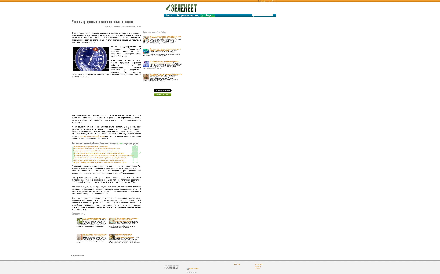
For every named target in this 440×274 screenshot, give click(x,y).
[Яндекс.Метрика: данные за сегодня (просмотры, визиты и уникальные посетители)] (193, 269)
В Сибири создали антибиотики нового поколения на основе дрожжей (164, 62)
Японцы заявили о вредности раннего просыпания (90, 146)
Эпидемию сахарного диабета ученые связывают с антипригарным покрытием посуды (103, 155)
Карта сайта (259, 264)
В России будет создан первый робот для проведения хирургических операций (165, 37)
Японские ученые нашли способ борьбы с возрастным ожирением (96, 151)
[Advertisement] (106, 96)
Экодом (209, 15)
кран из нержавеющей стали (92, 136)
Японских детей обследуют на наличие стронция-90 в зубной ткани (96, 148)
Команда (263, 1)
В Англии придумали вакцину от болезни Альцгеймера (95, 219)
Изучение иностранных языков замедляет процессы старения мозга (165, 49)
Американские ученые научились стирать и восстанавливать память (124, 236)
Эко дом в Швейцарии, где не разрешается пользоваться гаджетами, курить (99, 162)
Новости (169, 15)
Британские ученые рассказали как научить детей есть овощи (166, 74)
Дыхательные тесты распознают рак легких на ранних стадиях (95, 235)
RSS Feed (237, 264)
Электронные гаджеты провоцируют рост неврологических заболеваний (98, 160)
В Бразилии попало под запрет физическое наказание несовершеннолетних (126, 220)
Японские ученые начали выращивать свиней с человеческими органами (98, 153)
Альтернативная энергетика (187, 15)
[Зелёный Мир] (182, 7)
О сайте (271, 1)
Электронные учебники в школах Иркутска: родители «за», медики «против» (100, 158)
